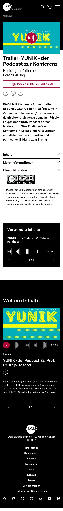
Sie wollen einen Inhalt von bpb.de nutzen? (29, 204)
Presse (31, 480)
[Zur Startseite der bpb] (12, 9)
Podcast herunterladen (35, 84)
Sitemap (31, 458)
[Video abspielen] (31, 38)
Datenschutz (31, 453)
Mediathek (8, 16)
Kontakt (31, 474)
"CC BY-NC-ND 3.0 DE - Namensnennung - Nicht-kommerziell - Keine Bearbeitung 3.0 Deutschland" (32, 197)
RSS (31, 469)
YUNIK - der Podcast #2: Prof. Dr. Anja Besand (29, 362)
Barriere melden (31, 485)
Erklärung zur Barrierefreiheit (31, 491)
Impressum (31, 447)
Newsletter (31, 464)
